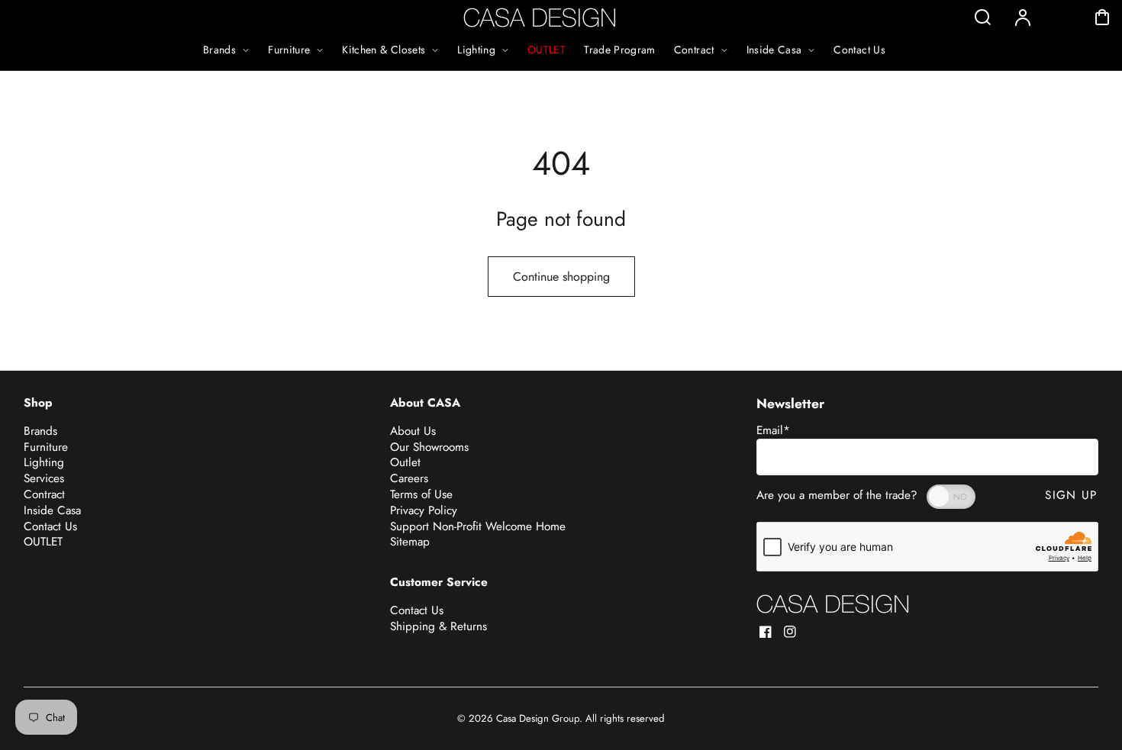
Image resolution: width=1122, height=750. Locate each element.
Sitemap (410, 541)
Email (773, 430)
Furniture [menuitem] (289, 49)
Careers (409, 478)
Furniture (46, 447)
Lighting (44, 462)
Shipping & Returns (438, 626)
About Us (413, 431)
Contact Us (50, 526)
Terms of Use (421, 494)
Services (44, 478)
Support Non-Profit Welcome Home (478, 526)
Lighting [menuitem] (476, 49)
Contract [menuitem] (694, 49)
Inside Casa (52, 510)
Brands (40, 431)
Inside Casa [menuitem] (774, 49)
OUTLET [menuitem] (546, 49)
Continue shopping (561, 276)
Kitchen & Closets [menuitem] (383, 49)
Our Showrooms (429, 447)
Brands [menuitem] (219, 49)
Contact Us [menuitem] (859, 49)
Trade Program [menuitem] (620, 49)
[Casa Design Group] (832, 603)
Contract (44, 494)
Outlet (405, 462)
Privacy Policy (423, 510)
